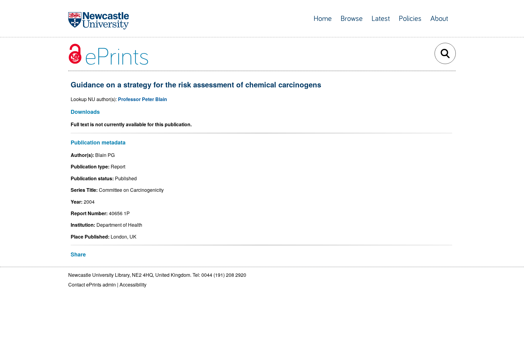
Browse (352, 18)
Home (323, 18)
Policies (410, 18)
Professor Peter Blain (142, 99)
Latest (380, 18)
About (439, 18)
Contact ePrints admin (92, 284)
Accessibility (132, 284)
